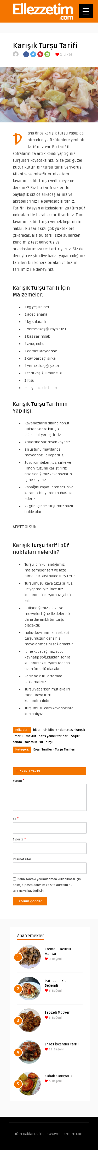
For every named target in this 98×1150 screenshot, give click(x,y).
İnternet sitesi (22, 859)
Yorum (18, 780)
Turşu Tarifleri (65, 750)
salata (17, 742)
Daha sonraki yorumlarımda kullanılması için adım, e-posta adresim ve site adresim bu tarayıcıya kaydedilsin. (47, 885)
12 (50, 1049)
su (41, 742)
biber (37, 730)
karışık (80, 730)
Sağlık (75, 736)
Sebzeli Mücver (57, 1013)
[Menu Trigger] (86, 11)
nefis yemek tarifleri (53, 736)
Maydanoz (47, 351)
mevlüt (31, 736)
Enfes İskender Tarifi (62, 1044)
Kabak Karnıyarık (58, 1076)
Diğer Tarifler (42, 750)
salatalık (31, 742)
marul (19, 736)
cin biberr (50, 730)
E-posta (19, 839)
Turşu (37, 288)
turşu (37, 545)
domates (66, 730)
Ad (16, 818)
